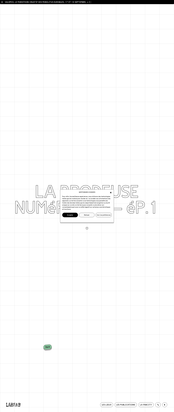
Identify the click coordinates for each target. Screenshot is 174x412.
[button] (111, 192)
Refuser (86, 215)
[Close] (2, 2)
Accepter (70, 215)
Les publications (125, 405)
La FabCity (146, 405)
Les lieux (106, 405)
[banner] (13, 404)
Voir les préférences (104, 215)
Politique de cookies (86, 220)
